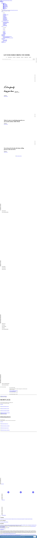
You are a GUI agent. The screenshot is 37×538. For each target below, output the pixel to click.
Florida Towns (2, 535)
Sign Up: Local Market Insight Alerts (7, 36)
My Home (5, 3)
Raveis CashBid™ (4, 326)
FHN (2, 41)
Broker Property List (11, 535)
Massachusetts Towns (2, 534)
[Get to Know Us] (19, 458)
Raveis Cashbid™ (5, 19)
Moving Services (18, 535)
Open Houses (9, 10)
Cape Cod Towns (30, 534)
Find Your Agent (5, 25)
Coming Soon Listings (5, 14)
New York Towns (17, 534)
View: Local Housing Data (12, 391)
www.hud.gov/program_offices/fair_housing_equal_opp (9, 533)
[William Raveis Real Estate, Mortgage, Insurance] (6, 0)
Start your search (6, 96)
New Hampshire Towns (21, 534)
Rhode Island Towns (12, 534)
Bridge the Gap (3, 323)
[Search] (34, 59)
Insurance (3, 35)
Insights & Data (6, 6)
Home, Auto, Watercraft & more (5, 383)
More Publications (4, 515)
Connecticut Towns (7, 534)
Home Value (14, 10)
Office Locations (5, 40)
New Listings (4, 10)
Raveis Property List (6, 535)
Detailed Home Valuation (6, 22)
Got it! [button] (34, 536)
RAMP (4, 7)
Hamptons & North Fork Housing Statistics (8, 37)
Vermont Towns (26, 534)
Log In (2, 1)
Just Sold (7, 10)
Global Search (4, 17)
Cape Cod (4, 31)
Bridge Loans (4, 18)
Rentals (12, 10)
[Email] (0, 1)
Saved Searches (5, 5)
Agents (17, 10)
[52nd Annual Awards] (33, 526)
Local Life (3, 38)
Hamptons (4, 32)
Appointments (5, 8)
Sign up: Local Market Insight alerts (13, 390)
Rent (2, 26)
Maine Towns (34, 534)
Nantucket (4, 33)
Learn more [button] (23, 536)
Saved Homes (5, 4)
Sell (2, 21)
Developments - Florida (6, 20)
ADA (2, 529)
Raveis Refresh (3, 266)
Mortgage (3, 34)
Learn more (5, 95)
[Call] (1, 1)
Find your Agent (4, 210)
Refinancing (3, 327)
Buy (2, 11)
